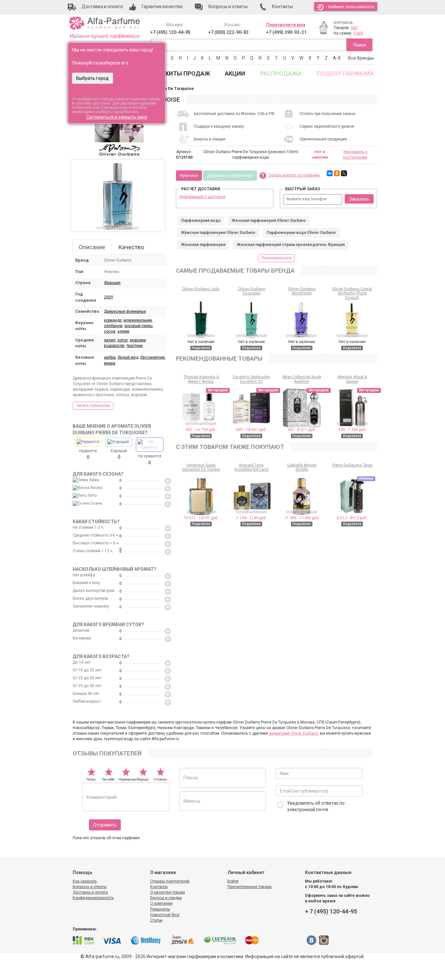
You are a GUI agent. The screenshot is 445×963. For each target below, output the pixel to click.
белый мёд (128, 357)
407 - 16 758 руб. (201, 429)
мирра (109, 363)
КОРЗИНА (343, 23)
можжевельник (137, 320)
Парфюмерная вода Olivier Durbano (301, 232)
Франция (112, 282)
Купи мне (189, 175)
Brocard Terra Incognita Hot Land (251, 467)
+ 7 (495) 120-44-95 (331, 911)
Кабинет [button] (351, 6)
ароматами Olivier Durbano (293, 733)
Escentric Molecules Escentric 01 (251, 379)
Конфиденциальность (93, 898)
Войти (232, 881)
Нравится (88, 454)
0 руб (358, 33)
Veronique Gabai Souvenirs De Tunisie (201, 467)
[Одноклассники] (337, 173)
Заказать (359, 199)
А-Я (336, 58)
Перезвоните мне (286, 24)
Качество (131, 247)
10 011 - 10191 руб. (200, 518)
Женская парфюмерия (203, 244)
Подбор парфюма (345, 73)
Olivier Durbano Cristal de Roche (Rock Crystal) (352, 293)
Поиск (359, 45)
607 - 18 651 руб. (251, 429)
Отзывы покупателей (170, 881)
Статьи (156, 920)
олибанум (113, 325)
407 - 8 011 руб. (302, 429)
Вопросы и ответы (90, 886)
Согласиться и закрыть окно (116, 117)
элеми (123, 331)
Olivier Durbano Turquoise (251, 291)
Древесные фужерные (125, 311)
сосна (109, 331)
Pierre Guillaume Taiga (352, 465)
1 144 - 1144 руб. (251, 518)
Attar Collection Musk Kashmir (301, 379)
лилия (109, 340)
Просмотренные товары (249, 886)
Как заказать (85, 881)
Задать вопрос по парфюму (294, 175)
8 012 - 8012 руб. (352, 518)
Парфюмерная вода (200, 220)
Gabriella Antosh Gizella (302, 467)
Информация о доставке (202, 196)
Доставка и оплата (90, 892)
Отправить (105, 824)
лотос (122, 340)
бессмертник (152, 357)
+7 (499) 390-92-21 (286, 32)
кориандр (113, 320)
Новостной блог (165, 915)
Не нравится (149, 459)
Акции (235, 73)
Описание (92, 247)
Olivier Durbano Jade (201, 289)
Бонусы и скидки (166, 898)
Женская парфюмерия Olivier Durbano (269, 220)
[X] (344, 173)
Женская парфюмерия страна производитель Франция (291, 244)
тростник (134, 345)
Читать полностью (93, 405)
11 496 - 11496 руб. (301, 518)
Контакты (159, 886)
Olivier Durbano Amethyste (301, 291)
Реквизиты (160, 909)
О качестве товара (167, 892)
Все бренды (361, 58)
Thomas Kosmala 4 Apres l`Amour (201, 379)
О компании (161, 903)
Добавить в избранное (230, 175)
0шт (354, 27)
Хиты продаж (187, 73)
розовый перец (138, 325)
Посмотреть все (276, 258)
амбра (110, 357)
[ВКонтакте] (330, 173)
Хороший (118, 454)
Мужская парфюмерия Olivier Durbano (218, 232)
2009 (108, 297)
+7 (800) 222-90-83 (228, 32)
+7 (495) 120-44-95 (170, 32)
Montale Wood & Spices (352, 379)
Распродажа (281, 73)
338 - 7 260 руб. (352, 429)
